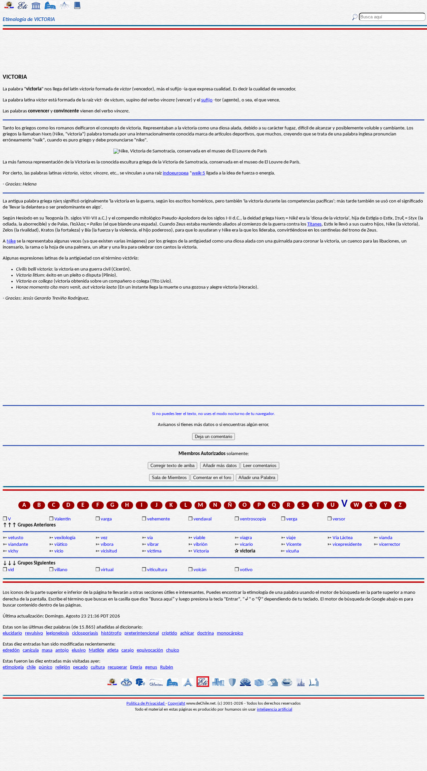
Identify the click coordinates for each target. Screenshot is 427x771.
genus (151, 667)
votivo (246, 569)
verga (291, 519)
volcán (199, 569)
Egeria (136, 667)
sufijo (206, 100)
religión (62, 667)
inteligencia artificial (274, 709)
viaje (291, 537)
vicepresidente (347, 544)
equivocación (150, 650)
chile (31, 667)
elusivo (79, 650)
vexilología (64, 537)
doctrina (205, 633)
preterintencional (141, 633)
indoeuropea (175, 173)
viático (60, 544)
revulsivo (34, 633)
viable (199, 537)
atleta (112, 650)
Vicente (293, 544)
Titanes (314, 224)
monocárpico (230, 633)
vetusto (15, 537)
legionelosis (57, 633)
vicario (246, 544)
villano (60, 569)
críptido (169, 633)
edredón (11, 650)
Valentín (62, 519)
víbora (107, 544)
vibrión (200, 544)
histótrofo (111, 633)
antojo (62, 650)
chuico (172, 650)
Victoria (201, 551)
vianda (385, 537)
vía (150, 537)
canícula (31, 650)
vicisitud (109, 551)
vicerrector (389, 544)
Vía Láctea (343, 537)
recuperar (117, 667)
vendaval (202, 519)
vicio (58, 551)
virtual (107, 569)
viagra (246, 537)
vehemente (158, 519)
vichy (13, 551)
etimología (13, 667)
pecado (80, 667)
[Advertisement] (213, 51)
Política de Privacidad (145, 703)
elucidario (12, 633)
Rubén (166, 667)
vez (104, 537)
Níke (11, 241)
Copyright (176, 703)
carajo (127, 650)
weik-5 (198, 173)
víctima (154, 551)
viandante (18, 544)
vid (11, 569)
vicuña (292, 551)
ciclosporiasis (85, 633)
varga (106, 519)
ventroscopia (253, 519)
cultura (98, 667)
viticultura (157, 569)
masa (47, 650)
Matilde (96, 650)
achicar (187, 633)
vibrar (153, 544)
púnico (45, 667)
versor (339, 519)
